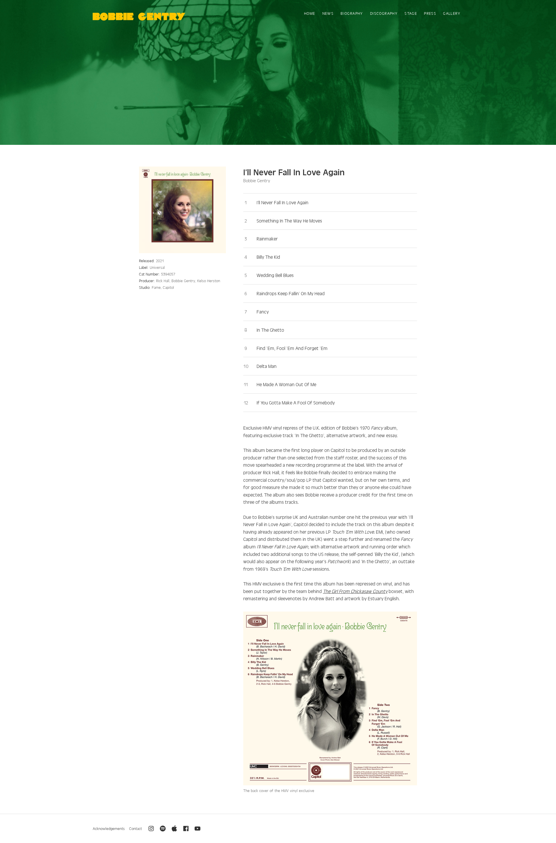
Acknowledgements (109, 828)
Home (309, 13)
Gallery (451, 13)
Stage (411, 13)
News (328, 13)
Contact (135, 828)
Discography (384, 13)
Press (430, 13)
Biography (352, 13)
